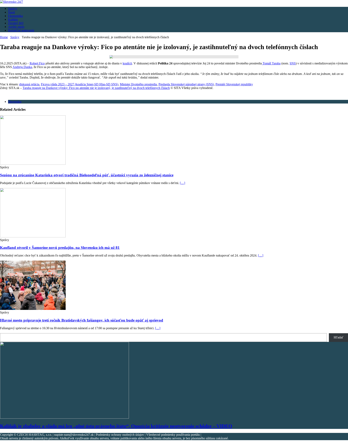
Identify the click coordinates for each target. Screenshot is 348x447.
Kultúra (13, 19)
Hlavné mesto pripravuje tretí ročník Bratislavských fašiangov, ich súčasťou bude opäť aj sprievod (81, 320)
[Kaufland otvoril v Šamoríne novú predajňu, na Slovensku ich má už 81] (33, 236)
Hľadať (338, 337)
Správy (12, 8)
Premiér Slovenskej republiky (234, 84)
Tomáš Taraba (271, 63)
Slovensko (14, 101)
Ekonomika (15, 16)
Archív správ (16, 26)
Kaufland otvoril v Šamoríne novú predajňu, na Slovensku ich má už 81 (60, 247)
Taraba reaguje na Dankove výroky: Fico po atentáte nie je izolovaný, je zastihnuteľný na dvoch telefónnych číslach (96, 88)
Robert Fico (37, 63)
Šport (11, 12)
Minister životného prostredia (138, 84)
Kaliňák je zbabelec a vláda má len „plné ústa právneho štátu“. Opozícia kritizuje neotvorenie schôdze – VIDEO (116, 426)
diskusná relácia (29, 84)
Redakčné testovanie (21, 30)
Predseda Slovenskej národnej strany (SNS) (186, 84)
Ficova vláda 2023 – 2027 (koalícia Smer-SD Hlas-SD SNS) (79, 84)
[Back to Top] (1, 445)
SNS (293, 63)
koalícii (127, 63)
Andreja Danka (22, 67)
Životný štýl (15, 23)
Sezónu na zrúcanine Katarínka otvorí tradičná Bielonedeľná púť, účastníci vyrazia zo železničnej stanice (86, 175)
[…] (182, 183)
